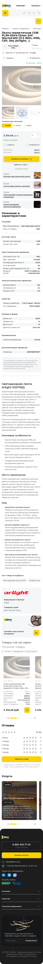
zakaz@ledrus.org (13, 862)
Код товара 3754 (13, 47)
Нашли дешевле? (11, 140)
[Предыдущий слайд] (7, 86)
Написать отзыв (21, 759)
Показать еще (34, 580)
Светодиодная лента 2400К (14, 580)
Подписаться (31, 941)
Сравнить (10, 58)
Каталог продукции (20, 29)
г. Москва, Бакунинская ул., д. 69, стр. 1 (22, 866)
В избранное (35, 58)
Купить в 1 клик (20, 165)
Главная (5, 29)
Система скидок (21, 169)
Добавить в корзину (19, 159)
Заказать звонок (21, 855)
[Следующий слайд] (36, 86)
